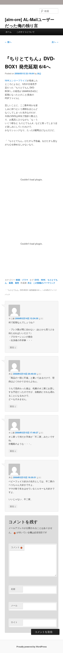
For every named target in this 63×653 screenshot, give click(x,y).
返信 (13, 347)
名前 (13, 589)
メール (14, 605)
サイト (14, 622)
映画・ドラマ (22, 279)
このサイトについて (25, 31)
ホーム (9, 31)
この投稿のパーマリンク (44, 282)
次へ (55, 41)
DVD (37, 279)
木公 (39, 73)
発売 (17, 282)
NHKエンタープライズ (16, 80)
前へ (8, 41)
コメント (17, 547)
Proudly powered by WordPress (31, 646)
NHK (43, 279)
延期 (11, 282)
